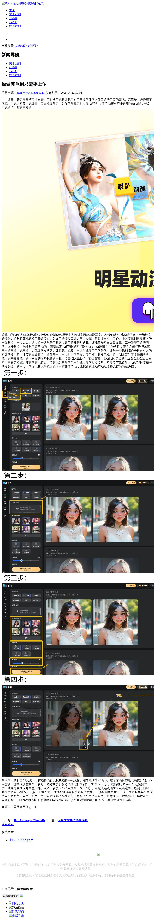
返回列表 (8, 824)
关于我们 (15, 14)
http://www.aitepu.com (30, 92)
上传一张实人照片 (21, 840)
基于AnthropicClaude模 (29, 820)
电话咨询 (18, 915)
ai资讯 (13, 18)
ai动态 (13, 22)
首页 (12, 10)
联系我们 (15, 26)
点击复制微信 (10, 896)
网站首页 (18, 903)
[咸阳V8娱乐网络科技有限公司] (23, 3)
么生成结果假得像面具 (73, 820)
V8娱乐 (20, 45)
